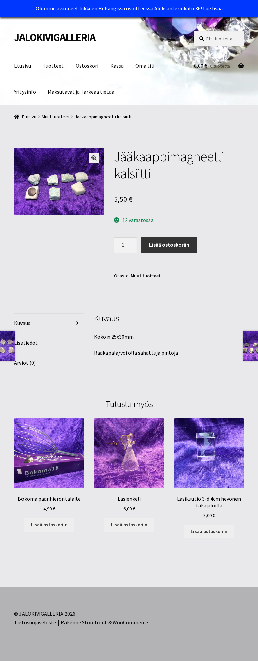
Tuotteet (53, 65)
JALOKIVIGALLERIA (54, 37)
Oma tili (144, 65)
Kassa (117, 65)
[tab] (49, 323)
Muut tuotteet (56, 117)
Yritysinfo (25, 91)
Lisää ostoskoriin (169, 244)
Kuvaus (22, 323)
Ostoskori (87, 65)
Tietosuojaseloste (35, 622)
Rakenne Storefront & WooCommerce (104, 622)
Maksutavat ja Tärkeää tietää (81, 91)
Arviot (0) (25, 362)
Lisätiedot (26, 342)
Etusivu (22, 65)
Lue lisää (213, 8)
